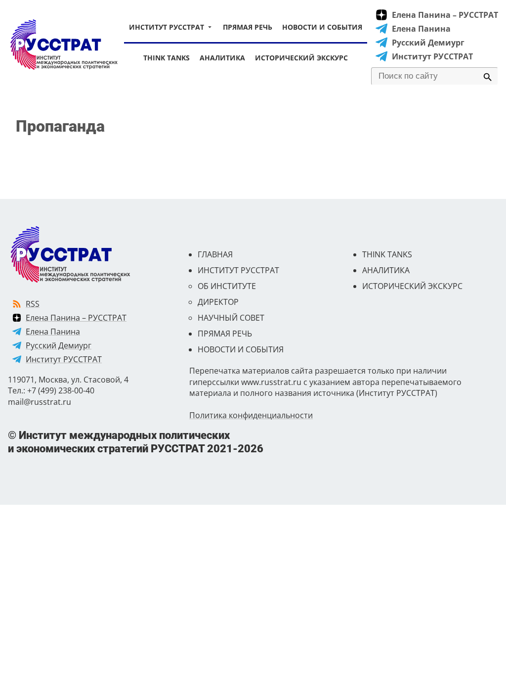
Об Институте (227, 286)
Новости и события (322, 27)
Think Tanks (166, 57)
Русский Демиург (428, 42)
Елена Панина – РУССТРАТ (445, 14)
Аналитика (222, 57)
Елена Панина (421, 28)
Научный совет (231, 317)
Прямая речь (247, 27)
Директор (218, 301)
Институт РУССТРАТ (166, 27)
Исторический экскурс (301, 57)
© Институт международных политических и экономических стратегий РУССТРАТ (135, 442)
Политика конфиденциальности (251, 415)
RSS (33, 303)
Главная (215, 254)
